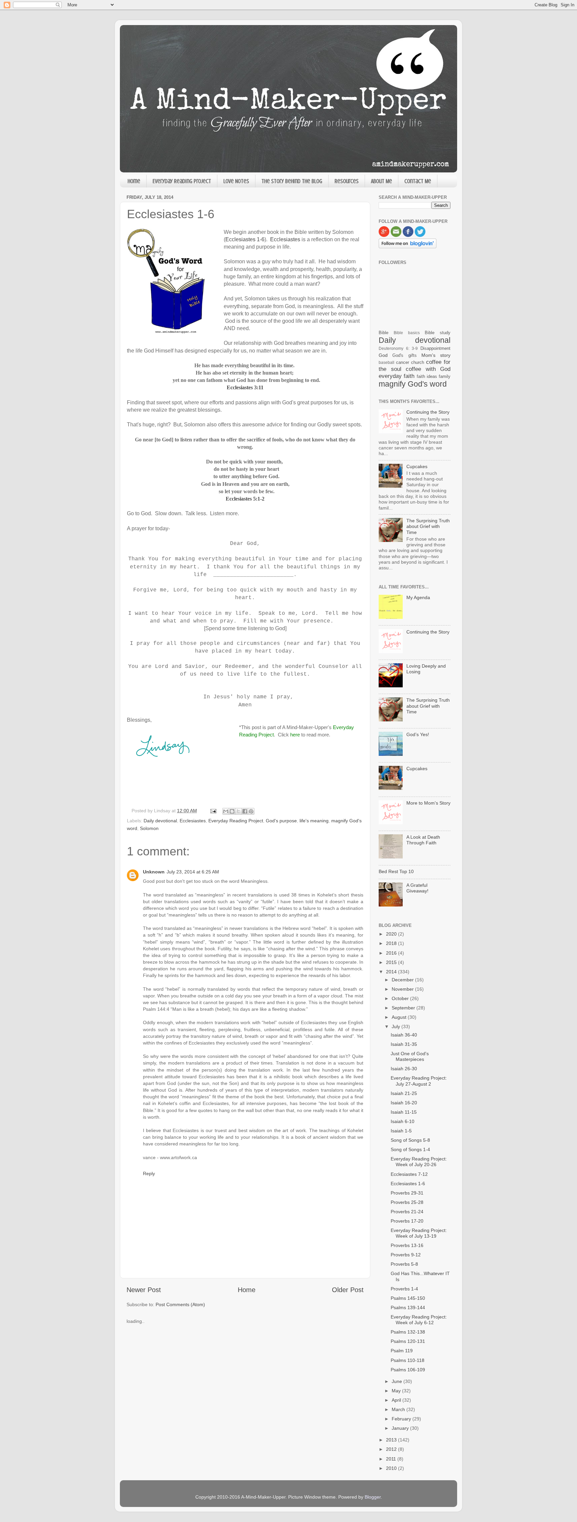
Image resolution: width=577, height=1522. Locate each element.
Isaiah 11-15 (404, 1112)
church (417, 362)
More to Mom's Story (428, 803)
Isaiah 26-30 (404, 1068)
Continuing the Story (427, 412)
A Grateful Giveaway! (417, 887)
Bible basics (407, 333)
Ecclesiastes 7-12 (409, 1174)
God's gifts (404, 355)
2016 (392, 953)
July (396, 1026)
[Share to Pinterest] (251, 811)
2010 (392, 1468)
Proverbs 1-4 (404, 1288)
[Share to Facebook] (244, 811)
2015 (392, 962)
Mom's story (435, 355)
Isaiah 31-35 (404, 1044)
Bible (383, 332)
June (397, 1381)
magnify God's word (413, 384)
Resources (347, 181)
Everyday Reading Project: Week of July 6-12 (419, 1319)
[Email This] (225, 811)
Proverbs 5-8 (404, 1264)
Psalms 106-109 (408, 1369)
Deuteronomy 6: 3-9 (398, 349)
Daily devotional (160, 820)
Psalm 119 (402, 1350)
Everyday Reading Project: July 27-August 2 (419, 1080)
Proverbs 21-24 (407, 1211)
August (400, 1017)
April (397, 1400)
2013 (392, 1439)
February (402, 1418)
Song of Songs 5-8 (410, 1140)
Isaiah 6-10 (402, 1121)
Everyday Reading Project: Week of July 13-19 (419, 1233)
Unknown (154, 871)
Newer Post (144, 1289)
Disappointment (435, 348)
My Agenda (418, 597)
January (401, 1428)
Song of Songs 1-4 (410, 1149)
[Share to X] (238, 811)
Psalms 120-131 (408, 1341)
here (295, 734)
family (444, 376)
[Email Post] (213, 810)
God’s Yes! (417, 734)
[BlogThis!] (232, 811)
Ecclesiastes (285, 239)
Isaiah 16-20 (404, 1102)
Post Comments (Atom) (180, 1304)
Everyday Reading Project (182, 181)
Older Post (348, 1289)
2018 (392, 943)
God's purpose (281, 820)
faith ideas (427, 376)
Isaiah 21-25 (404, 1093)
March (399, 1409)
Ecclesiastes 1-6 (244, 239)
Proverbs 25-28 (407, 1202)
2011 (391, 1459)
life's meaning (314, 820)
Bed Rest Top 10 (396, 871)
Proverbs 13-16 (407, 1245)
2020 (392, 934)
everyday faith (396, 376)
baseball (386, 363)
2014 (392, 971)
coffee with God (428, 369)
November (403, 989)
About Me (381, 181)
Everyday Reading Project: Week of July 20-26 (419, 1161)
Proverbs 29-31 (407, 1193)
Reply (149, 1173)
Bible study (437, 332)
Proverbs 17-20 (407, 1221)
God (383, 355)
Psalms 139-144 (408, 1307)
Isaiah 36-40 (404, 1034)
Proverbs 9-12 (406, 1254)
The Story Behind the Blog (291, 181)
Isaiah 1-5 (401, 1130)
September (404, 1007)
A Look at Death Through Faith (423, 839)
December (403, 979)
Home (134, 181)
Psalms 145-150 (408, 1298)
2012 (392, 1449)
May (397, 1390)
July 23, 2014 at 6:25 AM (193, 871)
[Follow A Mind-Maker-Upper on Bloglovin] (407, 246)
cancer (402, 362)
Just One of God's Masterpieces (410, 1056)
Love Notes (236, 181)
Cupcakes (416, 466)
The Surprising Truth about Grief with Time (428, 526)
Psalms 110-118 (407, 1360)
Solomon (149, 828)
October (401, 998)
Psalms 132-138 (408, 1332)
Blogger (373, 1497)
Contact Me (417, 181)
